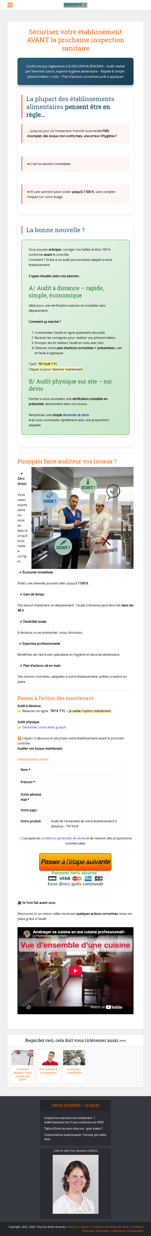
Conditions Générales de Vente (110, 1227)
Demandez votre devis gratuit (44, 727)
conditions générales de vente (63, 838)
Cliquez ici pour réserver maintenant (55, 369)
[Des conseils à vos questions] (48, 1057)
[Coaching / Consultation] (74, 1057)
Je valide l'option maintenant (90, 711)
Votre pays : (29, 810)
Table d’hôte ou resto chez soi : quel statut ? (73, 1128)
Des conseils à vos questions (48, 1070)
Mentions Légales (78, 1227)
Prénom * (28, 782)
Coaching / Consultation (74, 1070)
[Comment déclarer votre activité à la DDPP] (22, 1057)
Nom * (25, 769)
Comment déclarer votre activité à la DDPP (22, 1074)
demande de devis (76, 415)
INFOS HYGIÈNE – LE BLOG (75, 1105)
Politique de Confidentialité (127, 1231)
